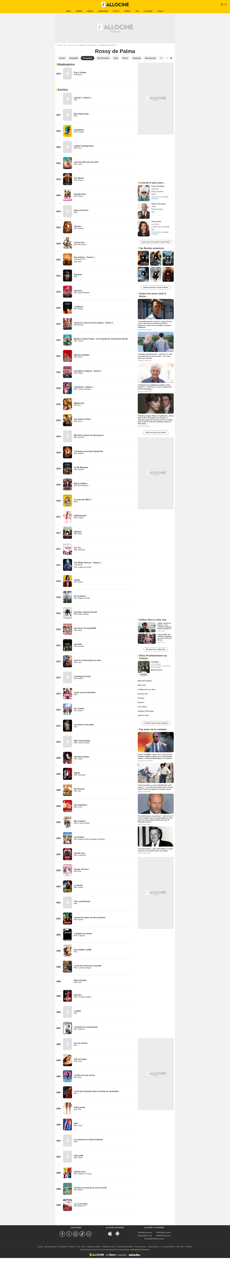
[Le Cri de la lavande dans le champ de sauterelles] (67, 1092)
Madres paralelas (81, 355)
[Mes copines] (67, 822)
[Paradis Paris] (67, 195)
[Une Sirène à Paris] (67, 420)
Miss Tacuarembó (82, 741)
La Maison (78, 307)
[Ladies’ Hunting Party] (67, 147)
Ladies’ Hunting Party (83, 146)
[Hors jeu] (67, 996)
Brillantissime (80, 516)
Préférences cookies (109, 1247)
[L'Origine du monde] (67, 935)
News (68, 11)
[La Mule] (67, 1012)
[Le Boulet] (67, 886)
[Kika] (67, 1124)
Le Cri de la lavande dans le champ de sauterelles (96, 1091)
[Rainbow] (67, 276)
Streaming (103, 11)
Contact (40, 1247)
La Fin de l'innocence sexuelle (87, 966)
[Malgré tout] (67, 404)
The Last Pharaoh (82, 901)
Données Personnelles (125, 1247)
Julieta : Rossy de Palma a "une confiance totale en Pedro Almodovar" (165, 626)
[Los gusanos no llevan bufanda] (67, 1141)
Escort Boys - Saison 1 (84, 257)
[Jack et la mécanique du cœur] (67, 661)
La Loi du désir (80, 1204)
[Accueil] (115, 5)
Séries (90, 11)
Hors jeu (78, 995)
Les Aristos (79, 837)
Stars (64, 45)
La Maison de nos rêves (146, 689)
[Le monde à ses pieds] (67, 726)
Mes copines (79, 821)
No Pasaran (79, 789)
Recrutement (63, 1247)
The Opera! (79, 178)
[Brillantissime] (67, 517)
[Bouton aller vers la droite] (171, 58)
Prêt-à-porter (79, 1107)
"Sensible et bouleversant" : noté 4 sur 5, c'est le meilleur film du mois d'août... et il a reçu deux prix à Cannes (155, 356)
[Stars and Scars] (67, 211)
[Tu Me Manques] (67, 468)
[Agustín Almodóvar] (144, 211)
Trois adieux (142, 707)
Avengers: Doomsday (146, 711)
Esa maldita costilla (82, 950)
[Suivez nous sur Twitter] (69, 1234)
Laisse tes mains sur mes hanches (89, 917)
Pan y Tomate (80, 72)
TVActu (116, 11)
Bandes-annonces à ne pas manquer (155, 287)
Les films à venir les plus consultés (156, 723)
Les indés (148, 11)
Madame (78, 532)
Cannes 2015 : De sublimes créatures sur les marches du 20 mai (165, 637)
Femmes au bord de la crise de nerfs (90, 1188)
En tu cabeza (80, 596)
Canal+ (160, 11)
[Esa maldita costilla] (67, 951)
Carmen (77, 226)
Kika (76, 1123)
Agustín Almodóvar (158, 204)
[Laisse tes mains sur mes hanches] (67, 919)
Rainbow (78, 275)
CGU (78, 1247)
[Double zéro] (67, 854)
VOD (137, 11)
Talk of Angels (80, 1059)
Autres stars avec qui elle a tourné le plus (156, 242)
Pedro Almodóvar (157, 186)
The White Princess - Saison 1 (87, 563)
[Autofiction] (67, 131)
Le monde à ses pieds (84, 725)
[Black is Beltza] (67, 485)
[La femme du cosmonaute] (67, 1028)
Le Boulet (78, 885)
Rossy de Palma (91, 45)
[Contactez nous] (89, 1234)
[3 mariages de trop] (67, 677)
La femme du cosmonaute (86, 1027)
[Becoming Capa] (67, 115)
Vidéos (127, 11)
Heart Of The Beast (145, 681)
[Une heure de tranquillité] (67, 629)
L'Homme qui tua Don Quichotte (88, 451)
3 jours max (79, 242)
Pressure (141, 698)
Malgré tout (79, 403)
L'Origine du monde (83, 934)
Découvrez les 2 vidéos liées (156, 649)
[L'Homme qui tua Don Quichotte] (67, 452)
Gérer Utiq (180, 1247)
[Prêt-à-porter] (67, 1108)
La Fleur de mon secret (84, 1075)
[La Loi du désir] (67, 1205)
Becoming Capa (81, 114)
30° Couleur (79, 709)
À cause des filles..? (83, 500)
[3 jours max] (67, 243)
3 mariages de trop (82, 676)
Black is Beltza (80, 483)
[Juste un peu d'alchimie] (67, 693)
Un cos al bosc (80, 1043)
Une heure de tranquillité (85, 628)
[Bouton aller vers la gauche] (167, 58)
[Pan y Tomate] (67, 74)
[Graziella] (67, 645)
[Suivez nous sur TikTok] (82, 1234)
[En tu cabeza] (67, 597)
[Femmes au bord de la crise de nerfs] (67, 1189)
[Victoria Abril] (144, 228)
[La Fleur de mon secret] (67, 1076)
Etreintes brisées (81, 757)
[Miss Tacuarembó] (67, 742)
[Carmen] (67, 227)
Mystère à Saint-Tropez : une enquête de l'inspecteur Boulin (101, 339)
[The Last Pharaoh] (67, 902)
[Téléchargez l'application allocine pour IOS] (111, 1233)
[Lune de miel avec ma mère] (67, 163)
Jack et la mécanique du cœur (87, 660)
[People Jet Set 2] (67, 870)
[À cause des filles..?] (67, 501)
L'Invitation (155, 662)
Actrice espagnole (80, 45)
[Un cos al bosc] (67, 1044)
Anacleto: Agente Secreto (85, 612)
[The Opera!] (67, 179)
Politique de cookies (93, 1247)
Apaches (78, 291)
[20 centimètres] (67, 806)
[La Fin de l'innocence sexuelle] (67, 967)
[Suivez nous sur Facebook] (63, 1234)
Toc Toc (77, 548)
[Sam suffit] (67, 1157)
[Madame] (67, 533)
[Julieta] (67, 581)
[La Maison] (67, 308)
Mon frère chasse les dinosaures (89, 435)
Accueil (60, 45)
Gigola (77, 773)
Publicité (72, 1247)
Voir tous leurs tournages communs (160, 197)
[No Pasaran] (67, 790)
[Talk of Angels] (67, 1060)
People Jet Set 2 (81, 869)
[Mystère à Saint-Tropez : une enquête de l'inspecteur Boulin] (67, 340)
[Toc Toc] (67, 549)
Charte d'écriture (153, 1247)
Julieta (77, 580)
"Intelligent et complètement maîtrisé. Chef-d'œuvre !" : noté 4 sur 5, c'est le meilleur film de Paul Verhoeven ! (155, 387)
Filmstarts (142, 1232)
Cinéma (79, 11)
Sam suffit (78, 1156)
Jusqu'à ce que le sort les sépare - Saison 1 (93, 323)
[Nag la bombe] (67, 981)
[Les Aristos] (67, 838)
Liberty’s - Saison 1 (82, 98)
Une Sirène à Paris (82, 419)
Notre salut (142, 685)
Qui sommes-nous (51, 1247)
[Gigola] (67, 774)
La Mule (77, 1011)
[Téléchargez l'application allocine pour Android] (118, 1233)
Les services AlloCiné (168, 1247)
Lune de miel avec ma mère (86, 162)
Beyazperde (142, 1235)
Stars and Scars (81, 210)
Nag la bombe (80, 980)
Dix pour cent (143, 694)
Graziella (78, 644)
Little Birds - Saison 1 (83, 387)
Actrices (70, 45)
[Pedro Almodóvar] (144, 193)
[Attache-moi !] (67, 1173)
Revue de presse (140, 1247)
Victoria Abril (156, 221)
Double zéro (79, 853)
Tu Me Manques (81, 467)
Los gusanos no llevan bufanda (88, 1140)
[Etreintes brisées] (67, 758)
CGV (83, 1247)
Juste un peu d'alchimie (84, 692)
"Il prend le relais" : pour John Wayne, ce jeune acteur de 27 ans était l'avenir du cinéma (155, 850)
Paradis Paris (80, 194)
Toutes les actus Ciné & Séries (155, 432)
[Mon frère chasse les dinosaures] (67, 436)
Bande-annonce (156, 670)
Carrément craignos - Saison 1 (87, 371)
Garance (141, 702)
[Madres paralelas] (67, 356)
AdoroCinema (161, 1235)
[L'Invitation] (144, 669)
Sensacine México (151, 1239)
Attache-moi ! (80, 1172)
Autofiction (79, 130)
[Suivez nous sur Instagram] (76, 1234)
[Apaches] (67, 292)
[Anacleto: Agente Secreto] (67, 613)
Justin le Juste (143, 715)
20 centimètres (80, 805)
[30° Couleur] (67, 710)
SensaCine (160, 1232)
